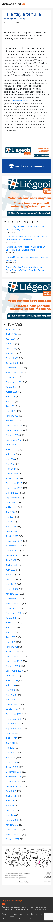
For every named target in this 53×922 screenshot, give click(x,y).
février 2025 (12, 416)
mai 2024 (10, 459)
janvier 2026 (12, 363)
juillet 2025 (11, 392)
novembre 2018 (14, 777)
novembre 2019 (13, 719)
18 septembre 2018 (11, 23)
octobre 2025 (13, 377)
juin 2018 (10, 801)
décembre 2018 (14, 772)
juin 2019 (10, 743)
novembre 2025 (14, 372)
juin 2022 (11, 570)
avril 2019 (10, 753)
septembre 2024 (14, 440)
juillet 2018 (11, 796)
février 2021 (12, 647)
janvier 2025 (12, 421)
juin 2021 (10, 627)
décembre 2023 (14, 483)
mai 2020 (10, 690)
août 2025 (11, 387)
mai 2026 (10, 344)
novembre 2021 (13, 603)
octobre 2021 (12, 608)
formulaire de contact (38, 909)
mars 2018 (11, 815)
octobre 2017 (12, 839)
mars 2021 (11, 642)
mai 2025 (10, 401)
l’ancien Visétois (20, 101)
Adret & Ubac (35, 919)
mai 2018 (10, 805)
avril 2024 (11, 464)
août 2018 (11, 791)
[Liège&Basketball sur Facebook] (3, 905)
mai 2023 (10, 517)
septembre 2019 (14, 728)
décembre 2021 (13, 599)
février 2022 (12, 589)
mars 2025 (11, 411)
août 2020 (11, 676)
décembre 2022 (14, 541)
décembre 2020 (14, 656)
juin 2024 (11, 454)
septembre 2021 (14, 613)
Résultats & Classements (29, 166)
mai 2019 (10, 748)
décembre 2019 (13, 714)
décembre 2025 (14, 368)
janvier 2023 (12, 536)
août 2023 (11, 502)
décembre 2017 (13, 829)
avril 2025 (11, 406)
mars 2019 (11, 757)
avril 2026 (11, 348)
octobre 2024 (13, 435)
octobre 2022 (13, 550)
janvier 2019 (12, 767)
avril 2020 (11, 695)
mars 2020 (11, 700)
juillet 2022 (12, 565)
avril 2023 (11, 522)
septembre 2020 (14, 671)
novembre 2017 (13, 834)
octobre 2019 (12, 724)
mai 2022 (10, 575)
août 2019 (11, 733)
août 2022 (11, 560)
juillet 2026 (11, 334)
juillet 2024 (12, 449)
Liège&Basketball (12, 3)
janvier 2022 (12, 594)
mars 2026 (11, 353)
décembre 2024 (14, 425)
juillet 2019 (11, 738)
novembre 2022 (14, 546)
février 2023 (12, 531)
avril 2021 (10, 637)
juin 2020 (11, 685)
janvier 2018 (12, 825)
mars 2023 (11, 526)
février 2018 (12, 820)
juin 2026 (10, 339)
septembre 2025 (14, 382)
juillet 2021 (11, 623)
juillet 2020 (12, 680)
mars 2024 (11, 469)
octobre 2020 (13, 666)
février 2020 (12, 704)
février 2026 (12, 358)
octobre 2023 (13, 493)
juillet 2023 (12, 507)
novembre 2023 (14, 488)
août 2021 (11, 618)
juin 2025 (10, 396)
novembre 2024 (14, 430)
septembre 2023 (14, 498)
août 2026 (11, 329)
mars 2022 (11, 584)
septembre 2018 (14, 786)
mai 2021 (10, 632)
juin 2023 (11, 512)
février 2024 (12, 473)
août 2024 (11, 445)
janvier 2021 (12, 651)
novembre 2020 (14, 661)
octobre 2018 (12, 781)
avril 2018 (10, 810)
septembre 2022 (14, 555)
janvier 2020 (12, 709)
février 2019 (12, 762)
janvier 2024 (12, 478)
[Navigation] (49, 4)
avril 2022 (11, 579)
